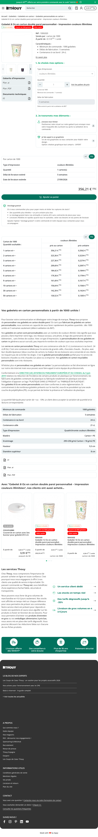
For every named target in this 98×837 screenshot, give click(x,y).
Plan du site (7, 787)
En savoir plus (41, 57)
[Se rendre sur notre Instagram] (10, 821)
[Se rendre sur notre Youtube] (27, 821)
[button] (3, 8)
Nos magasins (8, 735)
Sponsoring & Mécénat (12, 741)
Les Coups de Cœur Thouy (13, 759)
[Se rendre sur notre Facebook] (4, 821)
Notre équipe (8, 731)
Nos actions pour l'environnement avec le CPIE (21, 685)
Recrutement (8, 745)
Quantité (40, 80)
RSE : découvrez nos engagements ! (17, 738)
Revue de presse (9, 749)
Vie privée (7, 780)
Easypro (6, 756)
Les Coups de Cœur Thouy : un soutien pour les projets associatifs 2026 (31, 680)
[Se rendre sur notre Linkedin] (21, 821)
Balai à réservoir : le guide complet (17, 690)
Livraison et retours (10, 783)
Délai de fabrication (45, 97)
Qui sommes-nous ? (11, 728)
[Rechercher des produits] (69, 8)
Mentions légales (9, 776)
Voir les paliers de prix (80, 84)
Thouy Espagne (9, 752)
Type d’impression (44, 69)
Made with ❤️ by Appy (49, 833)
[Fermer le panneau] (95, 2)
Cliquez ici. (37, 805)
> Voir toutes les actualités (14, 696)
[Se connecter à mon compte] (81, 8)
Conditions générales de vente (15, 773)
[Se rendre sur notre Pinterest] (15, 821)
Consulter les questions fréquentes (17, 809)
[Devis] (76, 8)
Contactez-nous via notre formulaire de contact (42, 800)
